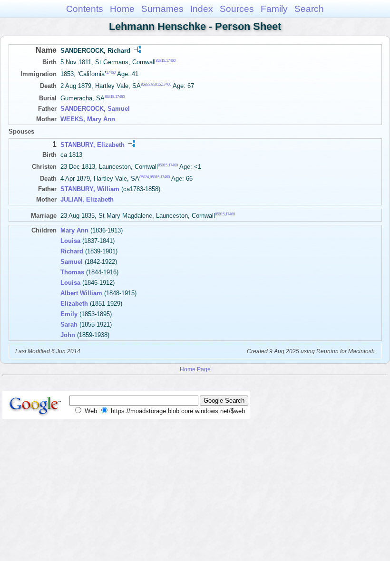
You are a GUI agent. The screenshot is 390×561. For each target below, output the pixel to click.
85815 (160, 60)
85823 (145, 84)
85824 (144, 177)
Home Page (195, 369)
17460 (171, 60)
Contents (84, 9)
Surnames (162, 9)
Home (122, 9)
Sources (237, 9)
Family (274, 9)
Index (201, 9)
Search (309, 9)
